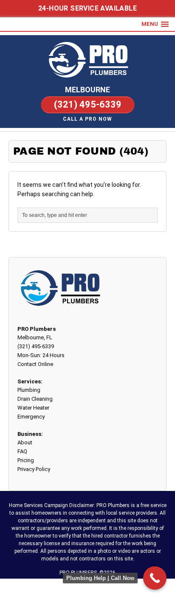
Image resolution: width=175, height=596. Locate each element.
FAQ (22, 451)
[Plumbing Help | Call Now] (155, 578)
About (24, 442)
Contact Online (35, 364)
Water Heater (33, 408)
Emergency (31, 416)
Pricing (25, 460)
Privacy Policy (33, 469)
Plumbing (28, 390)
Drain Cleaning (35, 399)
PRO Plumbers (36, 329)
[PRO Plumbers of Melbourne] (87, 59)
